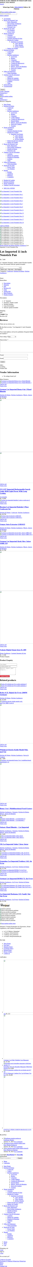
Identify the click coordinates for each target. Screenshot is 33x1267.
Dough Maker (15, 65)
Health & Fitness (12, 25)
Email (1, 358)
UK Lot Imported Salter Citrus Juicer (14, 844)
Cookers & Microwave (17, 63)
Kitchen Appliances (13, 55)
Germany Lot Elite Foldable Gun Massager (16, 1060)
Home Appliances (9, 33)
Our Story (6, 945)
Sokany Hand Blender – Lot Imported (14, 827)
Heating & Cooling (12, 40)
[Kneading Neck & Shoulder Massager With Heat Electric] (18, 1065)
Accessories (7, 18)
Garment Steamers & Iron (14, 38)
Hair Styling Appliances (14, 23)
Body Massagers (12, 22)
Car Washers (11, 30)
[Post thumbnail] (12, 1138)
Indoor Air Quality (12, 48)
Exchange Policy (8, 948)
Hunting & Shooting (13, 80)
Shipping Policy (8, 947)
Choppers (14, 60)
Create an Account (5, 1259)
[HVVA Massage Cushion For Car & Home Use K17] (18, 1071)
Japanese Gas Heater (17, 42)
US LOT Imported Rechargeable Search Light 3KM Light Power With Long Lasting (15, 491)
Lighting (9, 81)
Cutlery (9, 53)
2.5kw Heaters (19, 43)
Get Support (18, 269)
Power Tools (11, 32)
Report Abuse (3, 280)
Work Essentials (12, 73)
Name (1, 355)
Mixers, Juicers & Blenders (19, 66)
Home (2, 245)
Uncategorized (8, 86)
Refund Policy (8, 950)
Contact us (7, 953)
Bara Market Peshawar (10, 1145)
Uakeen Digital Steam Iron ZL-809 (13, 650)
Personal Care (11, 27)
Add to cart (4, 269)
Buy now (10, 269)
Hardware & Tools (9, 28)
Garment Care (11, 37)
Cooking (9, 76)
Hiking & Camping (13, 78)
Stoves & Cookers (16, 68)
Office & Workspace (10, 71)
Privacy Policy (8, 952)
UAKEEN (10, 177)
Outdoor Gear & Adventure (12, 75)
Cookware (10, 51)
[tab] (18, 283)
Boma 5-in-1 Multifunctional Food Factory (16, 809)
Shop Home (7, 943)
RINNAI (10, 175)
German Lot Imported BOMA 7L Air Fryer (16, 879)
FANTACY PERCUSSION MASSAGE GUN (17, 1129)
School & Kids (8, 84)
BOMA (9, 172)
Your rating (4, 336)
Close (1, 1250)
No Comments (18, 1141)
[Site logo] (8, 12)
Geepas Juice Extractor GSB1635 (12, 524)
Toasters (13, 70)
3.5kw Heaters (19, 45)
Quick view (3, 386)
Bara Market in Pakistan (11, 1150)
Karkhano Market (9, 1140)
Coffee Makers (15, 61)
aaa (5, 1013)
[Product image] (15, 382)
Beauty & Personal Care (11, 20)
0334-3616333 (19, 7)
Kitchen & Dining (9, 50)
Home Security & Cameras (15, 141)
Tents (8, 83)
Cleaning (10, 35)
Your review (4, 340)
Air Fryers (14, 56)
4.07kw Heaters (19, 47)
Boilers (13, 58)
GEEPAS (10, 174)
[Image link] (8, 923)
